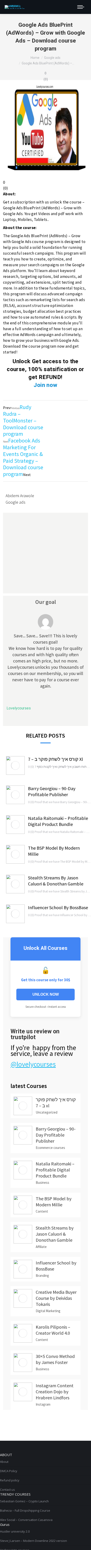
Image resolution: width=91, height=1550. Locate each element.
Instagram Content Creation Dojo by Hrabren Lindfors (55, 1391)
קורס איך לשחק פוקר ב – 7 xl (55, 759)
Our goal (45, 601)
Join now (45, 385)
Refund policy (9, 1480)
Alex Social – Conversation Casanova (26, 1520)
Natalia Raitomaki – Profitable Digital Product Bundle (58, 821)
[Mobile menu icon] (80, 7)
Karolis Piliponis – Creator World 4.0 (53, 1330)
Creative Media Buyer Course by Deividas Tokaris (56, 1298)
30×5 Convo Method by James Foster (55, 1359)
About (4, 1462)
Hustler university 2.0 (15, 1531)
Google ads (15, 502)
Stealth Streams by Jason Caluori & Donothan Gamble (55, 881)
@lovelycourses (33, 1064)
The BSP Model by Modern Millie (54, 851)
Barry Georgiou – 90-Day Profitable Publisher (51, 791)
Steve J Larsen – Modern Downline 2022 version (33, 1541)
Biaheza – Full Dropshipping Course (25, 1510)
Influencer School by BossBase (58, 907)
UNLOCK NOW (45, 994)
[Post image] (15, 765)
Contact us (7, 1489)
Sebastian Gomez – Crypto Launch (24, 1501)
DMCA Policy (8, 1471)
